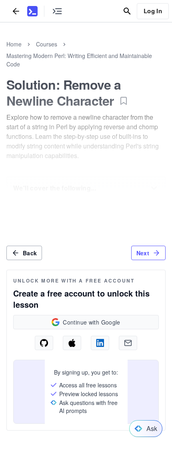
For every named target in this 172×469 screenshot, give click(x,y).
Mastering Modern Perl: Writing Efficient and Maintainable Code (79, 60)
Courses (46, 44)
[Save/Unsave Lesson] (123, 100)
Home (14, 44)
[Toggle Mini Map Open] (57, 11)
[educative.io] (32, 11)
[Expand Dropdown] (154, 188)
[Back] (16, 11)
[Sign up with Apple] (72, 343)
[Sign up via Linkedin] (100, 343)
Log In (153, 10)
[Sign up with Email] (128, 343)
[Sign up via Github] (44, 343)
